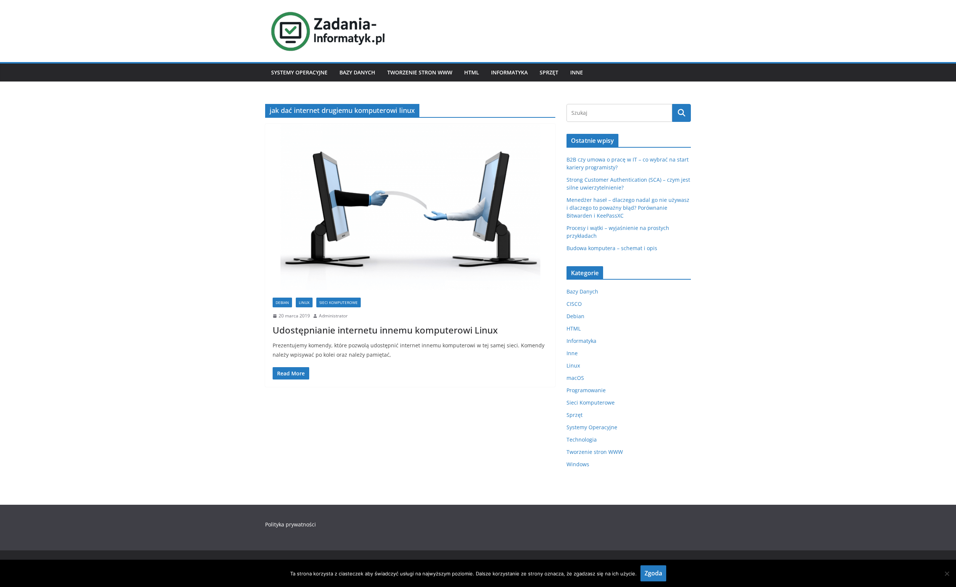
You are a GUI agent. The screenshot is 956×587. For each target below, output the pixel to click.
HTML (471, 72)
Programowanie (586, 390)
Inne (576, 72)
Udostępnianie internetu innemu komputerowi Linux (385, 330)
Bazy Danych (357, 72)
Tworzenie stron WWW (419, 72)
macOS (575, 377)
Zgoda (653, 573)
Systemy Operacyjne (299, 72)
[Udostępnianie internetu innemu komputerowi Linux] (410, 207)
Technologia (582, 439)
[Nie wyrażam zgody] (946, 573)
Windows (578, 464)
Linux (304, 302)
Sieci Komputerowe (338, 302)
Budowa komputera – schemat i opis (612, 248)
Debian (282, 302)
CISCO (574, 303)
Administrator (333, 316)
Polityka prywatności (290, 524)
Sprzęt (549, 72)
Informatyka (509, 72)
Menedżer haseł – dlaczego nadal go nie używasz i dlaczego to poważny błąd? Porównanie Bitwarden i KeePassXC (628, 207)
